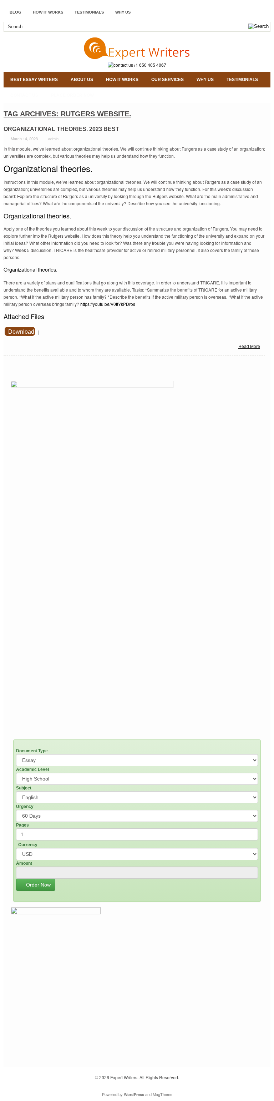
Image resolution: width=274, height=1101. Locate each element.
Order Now (38, 885)
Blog (15, 12)
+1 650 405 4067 (149, 65)
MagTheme (162, 1094)
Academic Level (32, 769)
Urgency (25, 806)
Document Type (32, 750)
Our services (167, 79)
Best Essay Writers (34, 79)
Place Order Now (72, 95)
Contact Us (24, 95)
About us (82, 79)
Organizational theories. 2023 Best (61, 129)
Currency (27, 844)
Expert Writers (123, 1077)
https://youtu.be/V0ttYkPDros (107, 304)
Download (21, 332)
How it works (48, 12)
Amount (24, 863)
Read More (249, 346)
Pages (22, 825)
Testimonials (89, 12)
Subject (23, 788)
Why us (123, 12)
